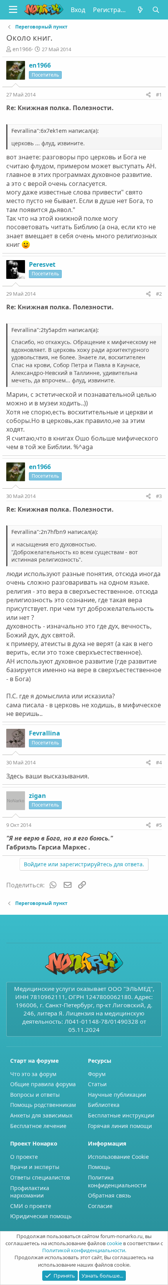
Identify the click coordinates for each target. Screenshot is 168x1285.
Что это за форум (33, 1074)
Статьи (97, 1084)
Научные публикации (117, 1094)
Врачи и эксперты (34, 1167)
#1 (159, 94)
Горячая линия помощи (120, 1126)
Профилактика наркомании (29, 1191)
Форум (96, 1074)
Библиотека (104, 1104)
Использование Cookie (118, 1156)
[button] (13, 10)
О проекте (24, 1156)
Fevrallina (44, 733)
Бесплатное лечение (38, 1126)
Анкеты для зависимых (41, 1115)
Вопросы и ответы (35, 1094)
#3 (159, 496)
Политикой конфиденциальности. (84, 1250)
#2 (159, 293)
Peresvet (42, 264)
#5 (159, 824)
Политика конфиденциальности (117, 1181)
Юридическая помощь (40, 1216)
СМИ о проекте (30, 1206)
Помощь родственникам (43, 1104)
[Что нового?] (140, 9)
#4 (159, 762)
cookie (114, 1243)
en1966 (22, 49)
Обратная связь (109, 1195)
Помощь (99, 1167)
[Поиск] (156, 9)
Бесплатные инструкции (121, 1115)
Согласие (100, 1206)
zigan (37, 795)
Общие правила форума (43, 1084)
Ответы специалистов (40, 1177)
